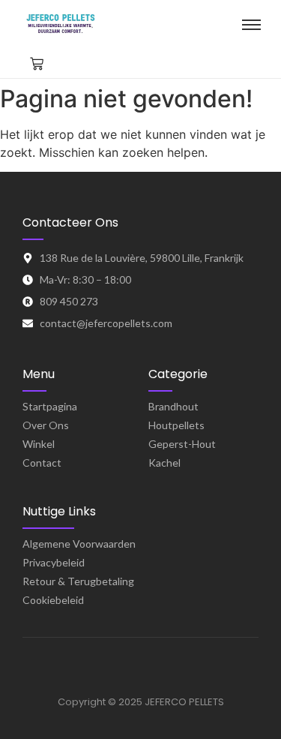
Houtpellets (176, 425)
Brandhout (173, 406)
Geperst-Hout (182, 443)
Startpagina (49, 406)
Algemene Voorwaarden (79, 543)
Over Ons (45, 425)
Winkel (38, 443)
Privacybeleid (53, 562)
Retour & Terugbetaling (78, 581)
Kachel (164, 462)
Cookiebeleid (53, 599)
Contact (41, 462)
